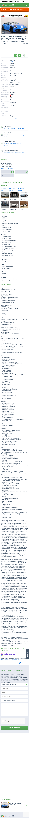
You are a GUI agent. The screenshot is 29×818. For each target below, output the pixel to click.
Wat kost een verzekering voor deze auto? (15, 128)
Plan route (4, 176)
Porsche (3, 36)
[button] (27, 654)
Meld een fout (24, 663)
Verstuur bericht (14, 727)
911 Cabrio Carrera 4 (21, 189)
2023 (11, 62)
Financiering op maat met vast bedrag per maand (15, 135)
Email (3, 172)
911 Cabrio (10, 36)
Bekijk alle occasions (7, 168)
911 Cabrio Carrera (12, 189)
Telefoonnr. (19, 172)
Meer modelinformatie (16, 119)
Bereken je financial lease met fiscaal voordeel (13, 144)
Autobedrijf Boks (6, 163)
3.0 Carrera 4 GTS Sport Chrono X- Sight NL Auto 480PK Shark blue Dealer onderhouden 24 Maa (14, 38)
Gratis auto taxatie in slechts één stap (14, 152)
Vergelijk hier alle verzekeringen (10, 660)
